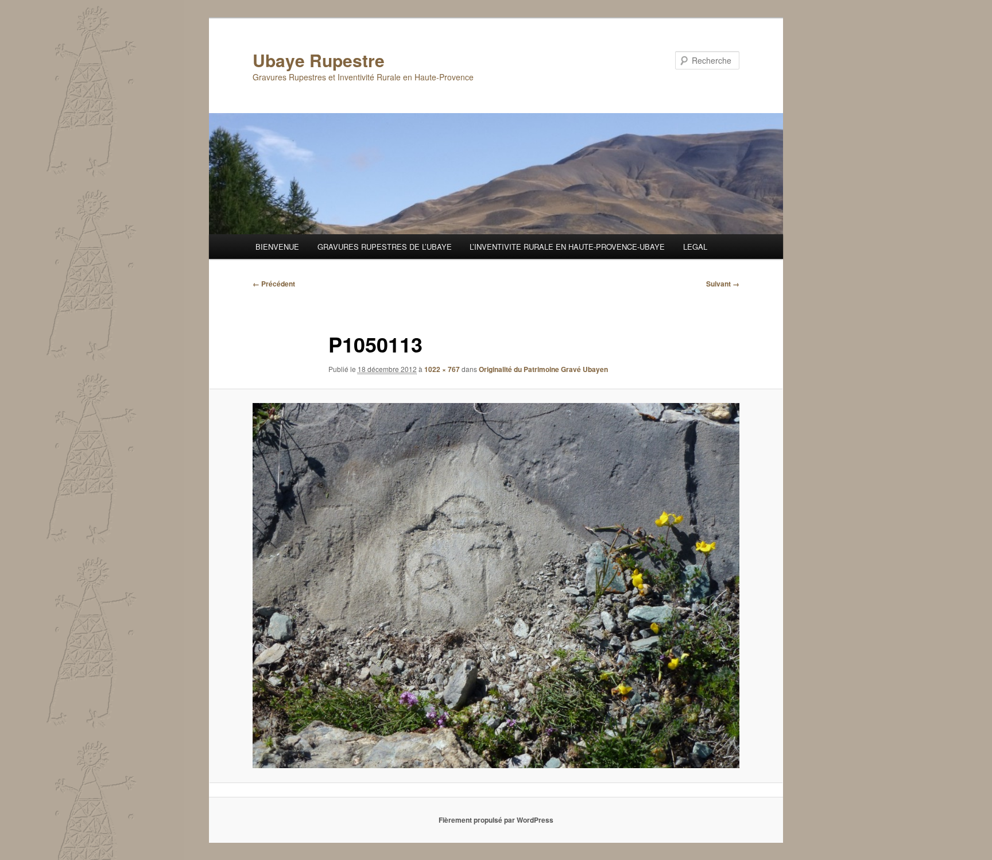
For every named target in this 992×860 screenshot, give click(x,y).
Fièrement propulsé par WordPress (496, 820)
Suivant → (722, 283)
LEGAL (695, 246)
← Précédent (274, 283)
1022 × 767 (442, 369)
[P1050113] (496, 585)
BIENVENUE (277, 246)
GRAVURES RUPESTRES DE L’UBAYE (384, 246)
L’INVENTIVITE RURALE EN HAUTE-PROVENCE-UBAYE (567, 246)
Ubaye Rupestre (319, 60)
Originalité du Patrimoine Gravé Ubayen (543, 369)
